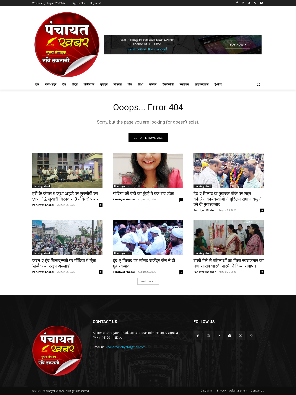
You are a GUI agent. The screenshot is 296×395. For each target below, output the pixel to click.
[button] (258, 84)
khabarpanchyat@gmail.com (126, 347)
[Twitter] (249, 3)
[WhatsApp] (251, 335)
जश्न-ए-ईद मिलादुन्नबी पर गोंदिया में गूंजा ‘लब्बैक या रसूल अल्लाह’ (64, 263)
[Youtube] (261, 3)
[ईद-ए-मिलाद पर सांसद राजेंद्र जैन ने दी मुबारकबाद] (148, 237)
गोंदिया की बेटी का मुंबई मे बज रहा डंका (143, 193)
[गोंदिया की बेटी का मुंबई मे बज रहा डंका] (148, 170)
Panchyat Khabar (43, 204)
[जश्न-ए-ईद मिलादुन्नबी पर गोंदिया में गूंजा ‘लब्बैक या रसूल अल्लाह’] (67, 237)
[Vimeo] (255, 3)
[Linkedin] (219, 335)
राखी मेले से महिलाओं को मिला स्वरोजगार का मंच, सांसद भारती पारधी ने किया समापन (229, 263)
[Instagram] (243, 3)
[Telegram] (230, 335)
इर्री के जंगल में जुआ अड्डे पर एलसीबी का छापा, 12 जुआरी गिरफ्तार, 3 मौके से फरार (65, 196)
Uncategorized (42, 186)
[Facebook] (237, 3)
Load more (146, 281)
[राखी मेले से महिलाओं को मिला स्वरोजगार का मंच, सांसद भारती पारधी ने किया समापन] (229, 237)
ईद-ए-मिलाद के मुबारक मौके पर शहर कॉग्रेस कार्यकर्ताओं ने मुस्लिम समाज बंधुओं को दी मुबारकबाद (228, 199)
